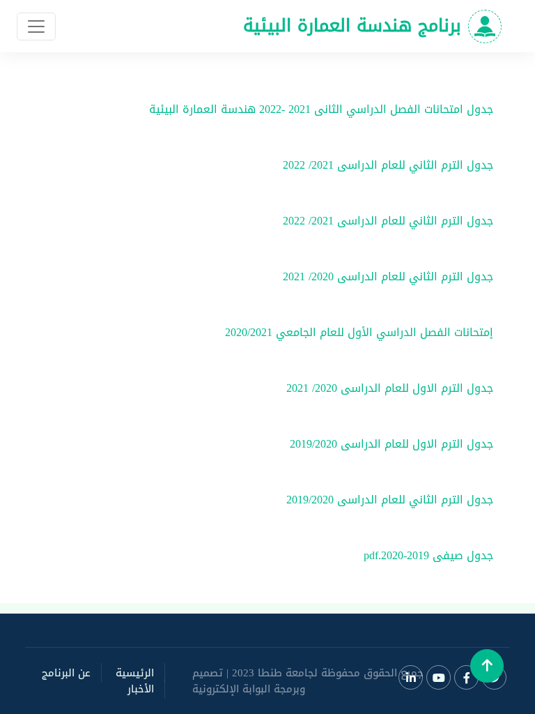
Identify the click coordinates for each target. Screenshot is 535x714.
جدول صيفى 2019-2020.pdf (428, 555)
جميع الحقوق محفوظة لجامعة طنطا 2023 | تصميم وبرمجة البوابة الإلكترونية (308, 681)
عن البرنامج (66, 673)
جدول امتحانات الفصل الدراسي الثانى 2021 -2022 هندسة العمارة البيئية (321, 109)
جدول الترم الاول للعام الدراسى (415, 388)
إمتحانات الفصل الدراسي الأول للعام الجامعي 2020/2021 (359, 332)
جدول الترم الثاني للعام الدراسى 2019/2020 (389, 499)
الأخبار (140, 689)
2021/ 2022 (306, 165)
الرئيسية (135, 673)
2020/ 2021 (306, 276)
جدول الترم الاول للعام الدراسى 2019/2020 (391, 444)
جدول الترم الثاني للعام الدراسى (413, 165)
